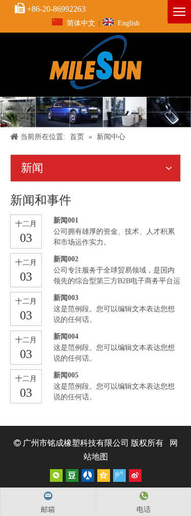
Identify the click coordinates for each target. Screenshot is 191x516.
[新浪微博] (135, 475)
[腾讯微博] (119, 475)
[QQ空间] (103, 475)
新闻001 (65, 220)
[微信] (56, 475)
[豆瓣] (72, 475)
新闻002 (65, 259)
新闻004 (65, 336)
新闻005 (65, 375)
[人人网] (87, 475)
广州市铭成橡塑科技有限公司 (76, 443)
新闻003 (65, 298)
